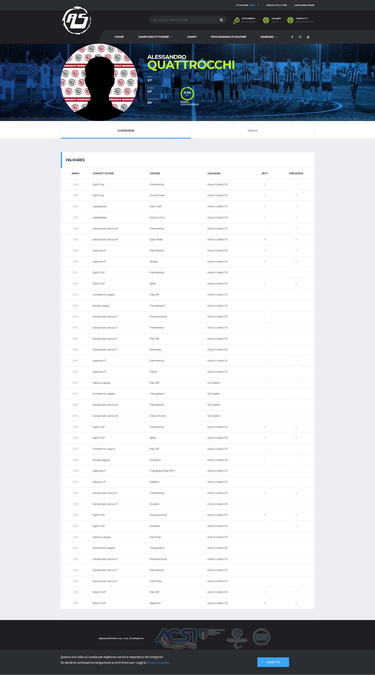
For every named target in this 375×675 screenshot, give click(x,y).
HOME (119, 36)
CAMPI (191, 36)
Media (275, 22)
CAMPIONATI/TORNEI (153, 36)
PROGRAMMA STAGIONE (228, 36)
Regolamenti (249, 22)
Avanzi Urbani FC (217, 184)
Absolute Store (276, 5)
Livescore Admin (304, 5)
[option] (104, 82)
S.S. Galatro (213, 382)
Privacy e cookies (158, 662)
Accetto (273, 662)
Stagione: (245, 5)
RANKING (267, 36)
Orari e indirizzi (305, 22)
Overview (125, 130)
